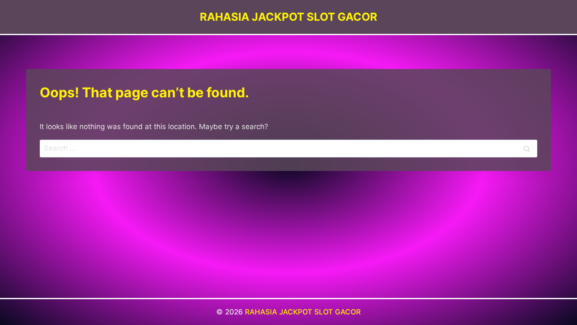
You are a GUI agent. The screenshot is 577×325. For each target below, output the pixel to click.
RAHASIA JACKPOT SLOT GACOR (303, 312)
